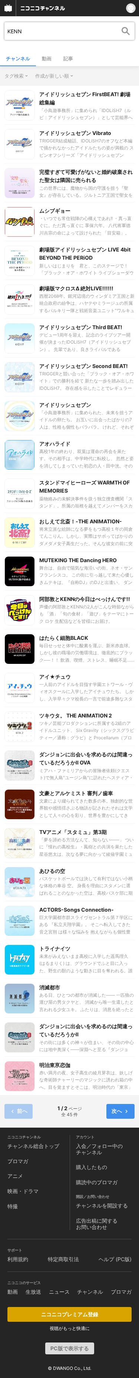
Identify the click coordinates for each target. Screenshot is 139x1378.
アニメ (15, 1176)
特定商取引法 (63, 1259)
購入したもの (91, 1167)
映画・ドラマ (23, 1191)
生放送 (33, 1292)
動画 (47, 58)
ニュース (59, 1292)
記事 (68, 58)
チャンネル (18, 58)
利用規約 (17, 1259)
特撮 (12, 1206)
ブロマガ (17, 1161)
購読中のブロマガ (97, 1182)
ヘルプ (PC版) (115, 1259)
